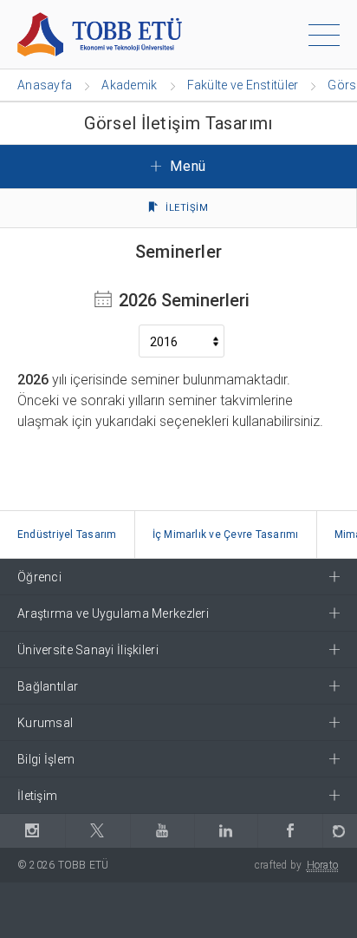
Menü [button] (186, 166)
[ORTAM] (339, 831)
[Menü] (324, 38)
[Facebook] (289, 831)
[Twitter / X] (97, 831)
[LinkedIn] (225, 831)
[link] (67, 535)
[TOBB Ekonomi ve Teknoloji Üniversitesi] (99, 33)
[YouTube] (162, 831)
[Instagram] (32, 831)
